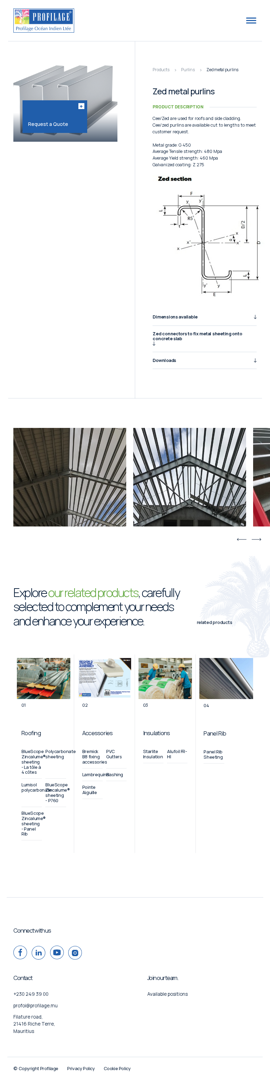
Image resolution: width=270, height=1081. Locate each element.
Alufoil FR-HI (177, 754)
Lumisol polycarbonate (36, 787)
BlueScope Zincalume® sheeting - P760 (57, 793)
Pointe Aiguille (89, 789)
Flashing (114, 775)
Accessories (97, 733)
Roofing (31, 733)
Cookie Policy (117, 1069)
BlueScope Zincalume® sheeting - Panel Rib (33, 823)
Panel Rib (215, 733)
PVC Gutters (114, 754)
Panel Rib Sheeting (213, 754)
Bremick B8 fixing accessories (94, 756)
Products (161, 70)
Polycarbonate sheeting (60, 754)
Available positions (167, 994)
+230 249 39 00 (31, 994)
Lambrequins (95, 775)
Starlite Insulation (153, 754)
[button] (241, 539)
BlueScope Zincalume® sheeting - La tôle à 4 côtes (33, 761)
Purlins (187, 70)
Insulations (156, 733)
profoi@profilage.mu (35, 1005)
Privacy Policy (81, 1069)
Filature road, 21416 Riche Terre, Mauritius (34, 1024)
